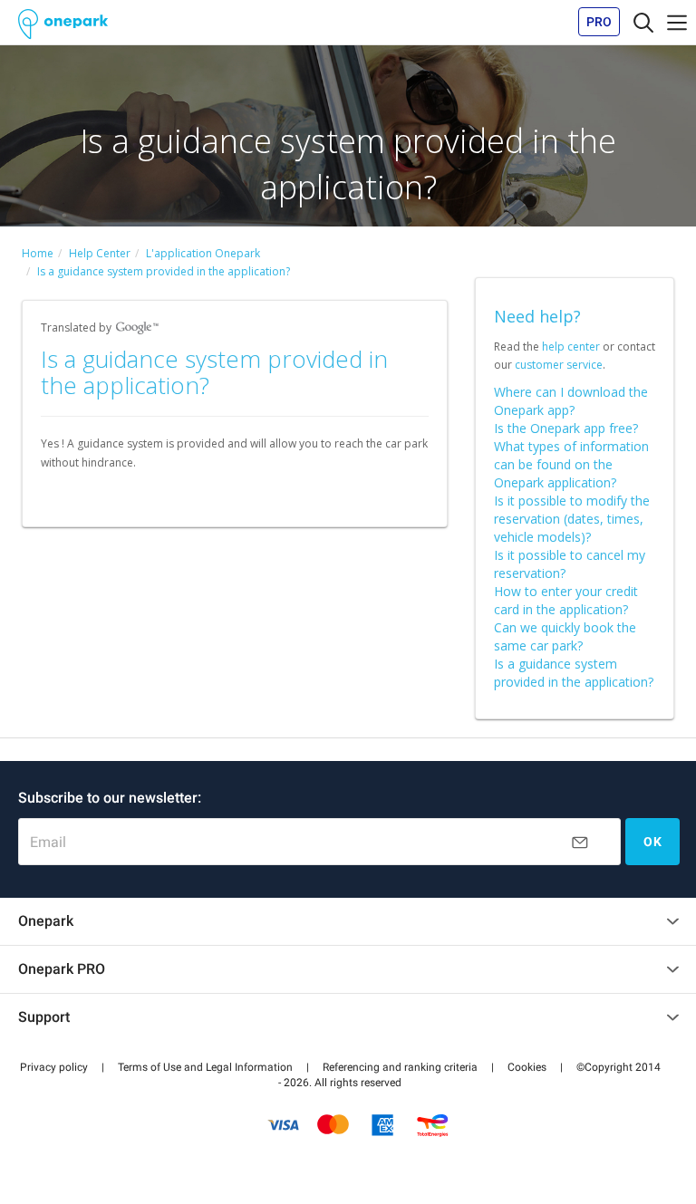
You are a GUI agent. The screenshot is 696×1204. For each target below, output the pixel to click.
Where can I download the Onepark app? (571, 401)
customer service (559, 364)
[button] (54, 1067)
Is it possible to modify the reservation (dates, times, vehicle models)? (572, 518)
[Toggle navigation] (643, 22)
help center (571, 346)
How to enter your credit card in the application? (566, 600)
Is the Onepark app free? (566, 428)
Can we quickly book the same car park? (565, 636)
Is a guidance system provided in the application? (573, 672)
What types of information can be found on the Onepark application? (571, 464)
